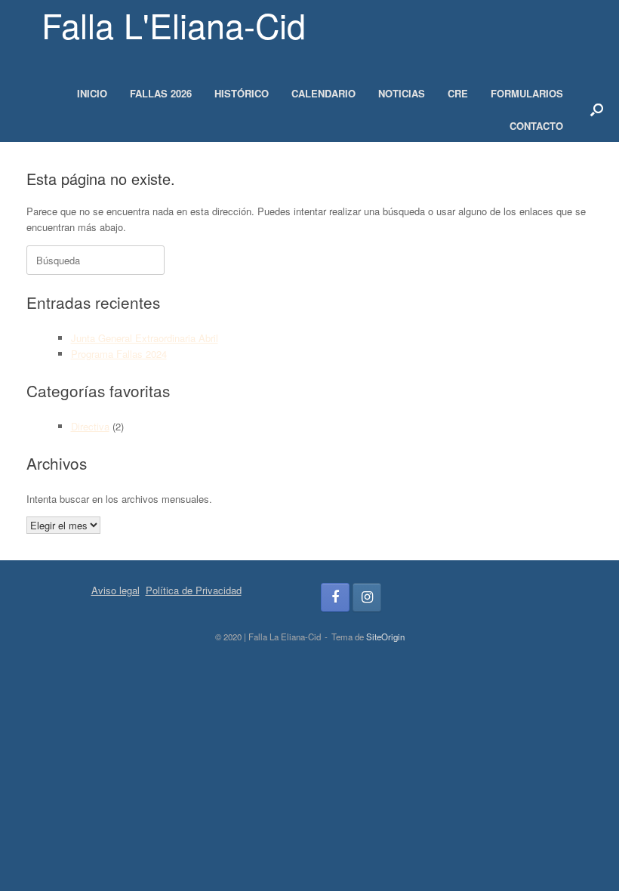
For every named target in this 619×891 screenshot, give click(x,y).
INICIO (92, 93)
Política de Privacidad (194, 590)
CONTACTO (536, 126)
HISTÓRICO (241, 93)
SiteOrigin (385, 636)
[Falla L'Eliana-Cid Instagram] (367, 597)
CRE (458, 93)
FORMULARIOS (527, 93)
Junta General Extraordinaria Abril (144, 338)
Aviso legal (115, 590)
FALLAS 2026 (161, 93)
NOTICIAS (401, 93)
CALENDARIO (323, 93)
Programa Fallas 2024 (119, 354)
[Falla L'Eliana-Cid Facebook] (335, 597)
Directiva (90, 426)
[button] (596, 109)
